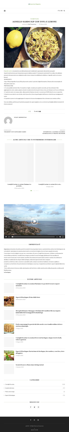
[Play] (6, 237)
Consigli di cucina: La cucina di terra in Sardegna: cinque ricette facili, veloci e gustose (39, 339)
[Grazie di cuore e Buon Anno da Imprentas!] (9, 369)
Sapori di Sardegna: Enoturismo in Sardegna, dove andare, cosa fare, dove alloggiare (40, 352)
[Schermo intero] (63, 237)
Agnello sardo (8, 71)
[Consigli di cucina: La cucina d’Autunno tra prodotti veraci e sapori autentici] (19, 162)
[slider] (33, 236)
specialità (26, 261)
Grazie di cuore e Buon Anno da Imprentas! (30, 365)
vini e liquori (18, 259)
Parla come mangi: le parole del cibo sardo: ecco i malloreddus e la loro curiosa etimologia (39, 325)
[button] (34, 221)
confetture (12, 261)
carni (9, 257)
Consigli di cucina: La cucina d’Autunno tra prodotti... (19, 185)
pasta (40, 257)
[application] (34, 221)
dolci (16, 261)
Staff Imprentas (32, 24)
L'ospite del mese (35, 388)
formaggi (41, 255)
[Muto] (60, 237)
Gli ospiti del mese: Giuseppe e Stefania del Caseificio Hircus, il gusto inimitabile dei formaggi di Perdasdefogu (38, 312)
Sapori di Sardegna (35, 395)
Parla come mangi (35, 391)
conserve (20, 261)
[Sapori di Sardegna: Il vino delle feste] (9, 301)
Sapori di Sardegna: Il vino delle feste (28, 297)
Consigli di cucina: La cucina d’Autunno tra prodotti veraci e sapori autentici (37, 284)
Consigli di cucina (34, 18)
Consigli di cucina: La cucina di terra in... (49, 184)
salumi (22, 257)
